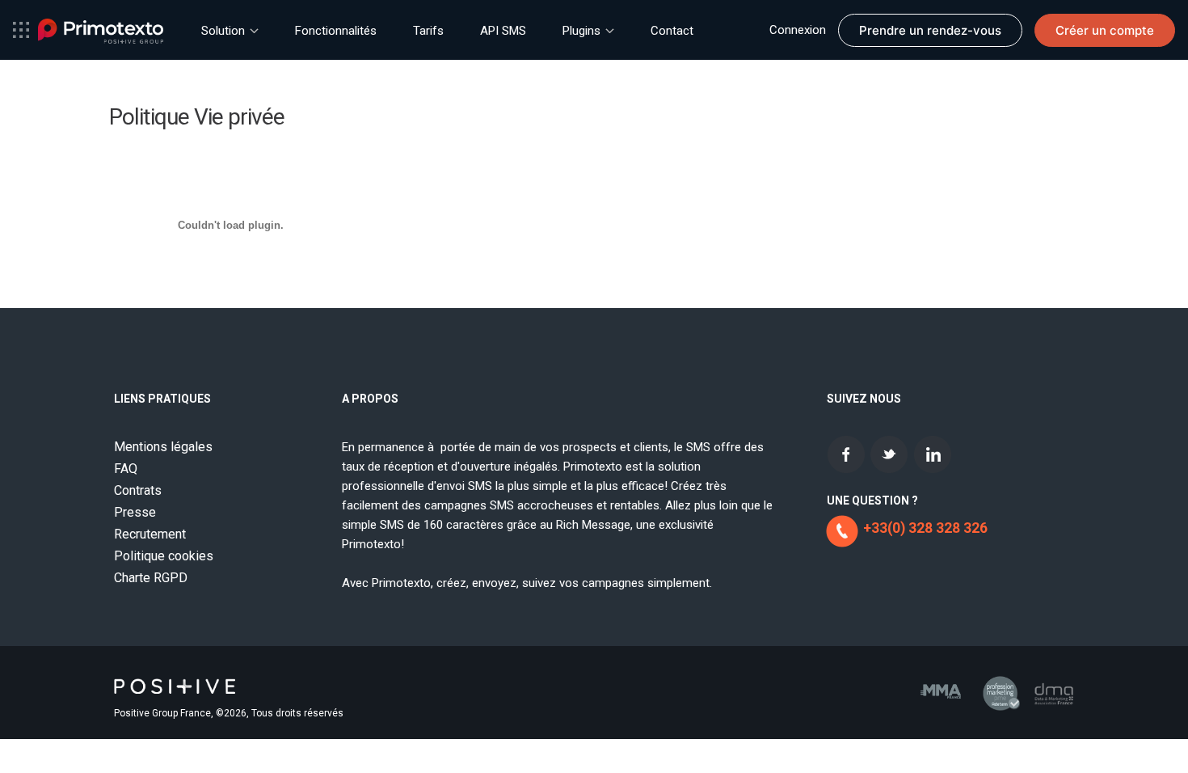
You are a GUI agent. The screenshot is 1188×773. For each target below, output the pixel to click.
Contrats (138, 490)
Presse (135, 512)
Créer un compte (1104, 30)
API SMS (503, 30)
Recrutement (150, 534)
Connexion (797, 30)
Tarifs (428, 30)
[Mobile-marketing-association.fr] (930, 681)
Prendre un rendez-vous (930, 30)
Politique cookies (163, 556)
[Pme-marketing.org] (997, 687)
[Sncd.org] (1054, 683)
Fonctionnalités (336, 30)
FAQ (125, 468)
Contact (672, 30)
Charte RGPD (150, 577)
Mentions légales (163, 446)
